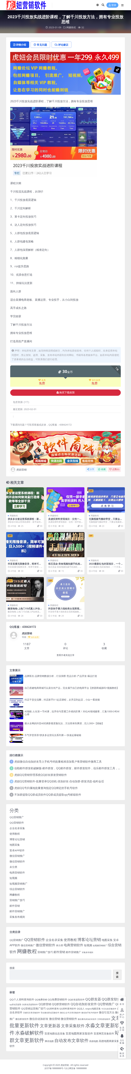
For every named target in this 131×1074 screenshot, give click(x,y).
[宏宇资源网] (65, 78)
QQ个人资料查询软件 (22, 999)
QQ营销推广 (17, 817)
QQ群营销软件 (61, 1004)
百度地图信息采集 (55, 1033)
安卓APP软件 (17, 850)
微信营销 (54, 1019)
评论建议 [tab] (63, 44)
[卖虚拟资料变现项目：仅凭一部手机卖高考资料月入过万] (65, 499)
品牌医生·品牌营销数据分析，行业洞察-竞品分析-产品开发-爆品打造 (61, 676)
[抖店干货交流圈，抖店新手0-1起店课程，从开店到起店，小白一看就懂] (16, 702)
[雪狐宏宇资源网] (65, 448)
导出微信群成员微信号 (50, 1012)
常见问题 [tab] (42, 44)
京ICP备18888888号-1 (54, 1068)
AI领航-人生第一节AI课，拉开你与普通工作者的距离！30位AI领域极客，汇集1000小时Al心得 (72, 713)
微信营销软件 (17, 861)
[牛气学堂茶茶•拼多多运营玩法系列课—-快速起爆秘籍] (16, 738)
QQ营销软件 (17, 822)
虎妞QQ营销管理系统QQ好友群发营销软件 (40, 775)
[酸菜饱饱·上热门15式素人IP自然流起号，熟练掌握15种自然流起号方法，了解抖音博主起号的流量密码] (25, 589)
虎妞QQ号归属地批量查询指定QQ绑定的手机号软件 (46, 788)
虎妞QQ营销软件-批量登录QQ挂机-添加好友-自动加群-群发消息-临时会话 (59, 781)
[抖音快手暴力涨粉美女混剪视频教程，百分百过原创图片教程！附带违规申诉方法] (65, 589)
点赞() (115, 469)
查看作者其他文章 (65, 655)
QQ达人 (81, 1008)
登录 (113, 5)
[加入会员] (65, 57)
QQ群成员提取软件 (30, 1004)
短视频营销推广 (18, 883)
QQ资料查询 (52, 1008)
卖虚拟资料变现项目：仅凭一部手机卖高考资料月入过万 (65, 520)
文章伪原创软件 (103, 1019)
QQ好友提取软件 (76, 999)
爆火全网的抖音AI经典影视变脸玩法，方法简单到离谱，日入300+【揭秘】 (64, 723)
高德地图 (93, 1041)
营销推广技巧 (17, 900)
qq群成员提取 (15, 1004)
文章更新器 (50, 1025)
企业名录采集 (17, 828)
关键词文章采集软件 (31, 1012)
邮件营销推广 (17, 911)
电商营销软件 (17, 872)
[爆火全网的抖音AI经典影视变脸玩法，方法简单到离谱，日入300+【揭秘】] (16, 726)
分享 (92, 469)
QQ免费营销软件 (57, 999)
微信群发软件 (22, 1019)
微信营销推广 (17, 855)
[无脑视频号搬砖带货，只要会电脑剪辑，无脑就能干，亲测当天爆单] (106, 499)
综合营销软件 (17, 889)
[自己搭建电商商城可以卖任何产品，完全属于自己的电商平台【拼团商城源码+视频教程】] (16, 691)
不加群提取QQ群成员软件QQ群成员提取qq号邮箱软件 (47, 794)
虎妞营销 (21, 469)
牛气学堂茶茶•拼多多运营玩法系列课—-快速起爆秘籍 (53, 735)
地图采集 (15, 844)
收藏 (103, 469)
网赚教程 (71, 27)
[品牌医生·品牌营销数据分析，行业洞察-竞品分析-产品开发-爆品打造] (16, 679)
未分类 (13, 867)
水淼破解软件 (29, 1032)
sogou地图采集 (93, 1008)
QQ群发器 (93, 999)
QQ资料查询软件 (67, 1008)
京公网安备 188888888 (76, 1068)
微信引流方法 (106, 1012)
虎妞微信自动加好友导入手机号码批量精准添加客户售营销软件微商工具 (58, 761)
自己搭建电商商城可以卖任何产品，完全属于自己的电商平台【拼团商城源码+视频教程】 (72, 687)
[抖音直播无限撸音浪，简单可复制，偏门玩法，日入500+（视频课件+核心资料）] (25, 544)
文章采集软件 (73, 1025)
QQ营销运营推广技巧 (33, 1008)
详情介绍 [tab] (21, 44)
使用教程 (15, 833)
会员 (43, 380)
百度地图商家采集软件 (79, 1033)
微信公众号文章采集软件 (70, 1012)
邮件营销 (15, 905)
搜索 (12, 968)
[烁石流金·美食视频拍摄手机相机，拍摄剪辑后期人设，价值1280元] (65, 544)
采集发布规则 (17, 916)
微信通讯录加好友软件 (87, 1019)
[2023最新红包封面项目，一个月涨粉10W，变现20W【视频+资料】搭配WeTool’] (106, 544)
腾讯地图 (49, 1041)
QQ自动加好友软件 (84, 1004)
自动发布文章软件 (71, 1040)
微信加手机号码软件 (89, 1012)
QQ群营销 (45, 1004)
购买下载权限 (67, 392)
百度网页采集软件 (104, 1033)
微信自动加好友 (38, 1019)
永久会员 (96, 380)
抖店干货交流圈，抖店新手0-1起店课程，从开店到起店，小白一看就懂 (62, 699)
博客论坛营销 (17, 839)
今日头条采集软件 (108, 1009)
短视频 (13, 878)
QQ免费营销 (41, 999)
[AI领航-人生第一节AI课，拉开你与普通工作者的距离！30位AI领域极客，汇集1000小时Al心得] (16, 714)
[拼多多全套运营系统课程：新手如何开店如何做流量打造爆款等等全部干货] (25, 499)
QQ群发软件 (111, 999)
